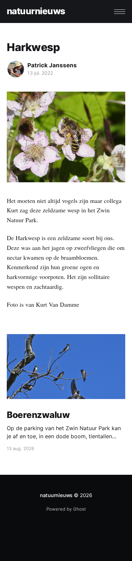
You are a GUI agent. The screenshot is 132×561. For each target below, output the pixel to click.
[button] (119, 11)
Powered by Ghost (66, 509)
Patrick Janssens (52, 65)
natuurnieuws (36, 11)
